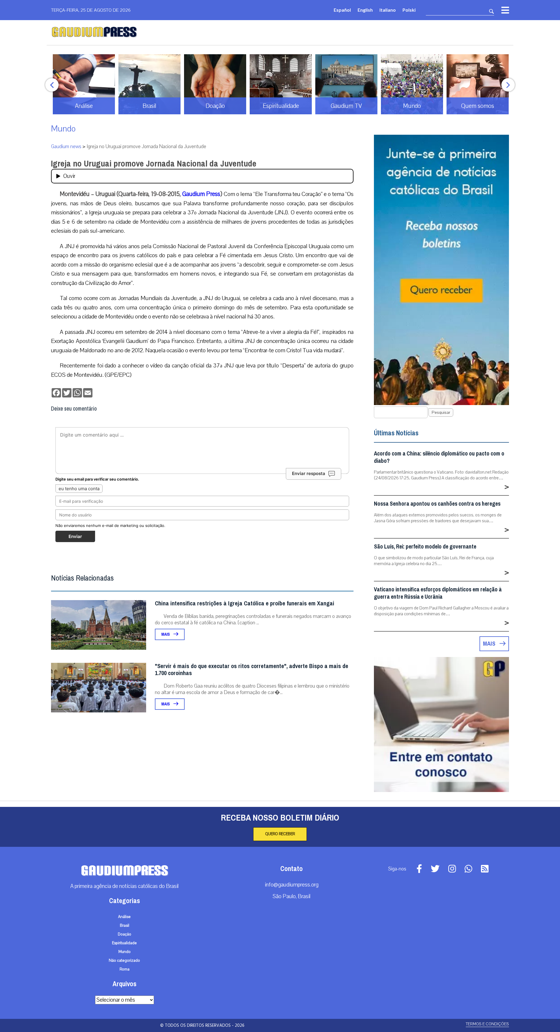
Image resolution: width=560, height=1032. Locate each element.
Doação (124, 934)
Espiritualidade (124, 943)
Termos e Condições (487, 1024)
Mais (166, 634)
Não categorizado (124, 960)
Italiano (387, 10)
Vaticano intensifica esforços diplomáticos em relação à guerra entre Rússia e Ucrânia (438, 593)
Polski (409, 10)
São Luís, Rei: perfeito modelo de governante (425, 546)
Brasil (124, 925)
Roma (125, 969)
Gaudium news (66, 146)
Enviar (75, 536)
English (365, 10)
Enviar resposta (308, 473)
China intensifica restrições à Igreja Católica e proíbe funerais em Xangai (244, 603)
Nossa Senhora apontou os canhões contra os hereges (437, 503)
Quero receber (280, 834)
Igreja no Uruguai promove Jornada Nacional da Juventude (153, 163)
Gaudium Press (200, 194)
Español (342, 10)
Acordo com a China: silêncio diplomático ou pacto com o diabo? (439, 457)
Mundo (63, 128)
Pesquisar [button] (441, 412)
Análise (124, 916)
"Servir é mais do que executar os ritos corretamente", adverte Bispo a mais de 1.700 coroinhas (251, 670)
